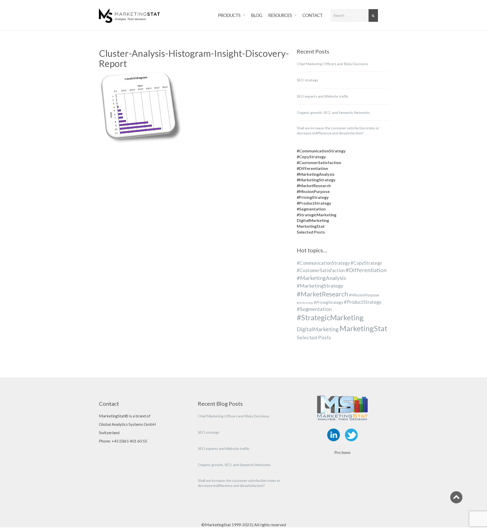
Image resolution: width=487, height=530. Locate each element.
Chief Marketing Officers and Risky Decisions (332, 64)
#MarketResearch (314, 185)
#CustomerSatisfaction (319, 162)
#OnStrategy (305, 302)
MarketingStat (311, 226)
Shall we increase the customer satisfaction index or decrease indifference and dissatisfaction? (338, 130)
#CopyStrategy (311, 156)
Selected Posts (311, 231)
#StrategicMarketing (316, 214)
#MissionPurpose (313, 191)
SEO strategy (307, 80)
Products (229, 14)
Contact (312, 14)
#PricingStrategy (313, 197)
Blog (256, 14)
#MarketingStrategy (316, 179)
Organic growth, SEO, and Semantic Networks (333, 112)
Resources (280, 14)
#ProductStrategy (314, 203)
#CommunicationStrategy (321, 150)
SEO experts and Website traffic (323, 96)
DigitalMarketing (313, 220)
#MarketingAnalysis (316, 174)
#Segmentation (311, 208)
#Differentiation (312, 168)
